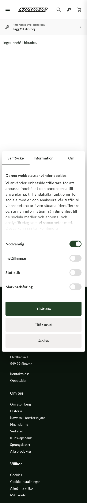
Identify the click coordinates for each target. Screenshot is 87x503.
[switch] (75, 258)
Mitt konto (18, 495)
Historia (16, 411)
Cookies (16, 475)
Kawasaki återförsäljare (27, 417)
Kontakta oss (19, 373)
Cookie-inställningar (25, 481)
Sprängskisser (20, 444)
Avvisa (43, 340)
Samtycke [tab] (15, 158)
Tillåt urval (43, 324)
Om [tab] (71, 158)
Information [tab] (43, 158)
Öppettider (18, 380)
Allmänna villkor (22, 488)
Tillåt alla (43, 308)
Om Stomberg (20, 404)
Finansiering (19, 424)
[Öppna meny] (7, 9)
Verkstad (16, 431)
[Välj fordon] (68, 9)
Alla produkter (20, 451)
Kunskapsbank (21, 438)
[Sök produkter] (58, 9)
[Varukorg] (79, 9)
